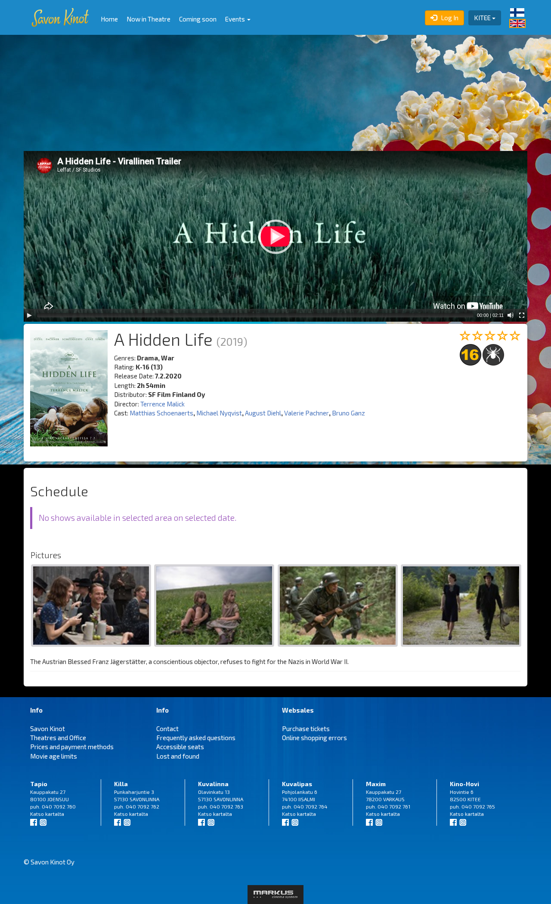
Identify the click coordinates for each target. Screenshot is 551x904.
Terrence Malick (162, 404)
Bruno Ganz (348, 413)
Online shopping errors (314, 737)
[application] (275, 236)
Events (235, 19)
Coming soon (198, 19)
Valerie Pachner (306, 413)
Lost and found (177, 756)
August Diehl (263, 413)
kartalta (54, 814)
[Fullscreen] (521, 315)
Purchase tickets (306, 728)
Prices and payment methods (72, 746)
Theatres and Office (58, 737)
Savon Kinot (47, 728)
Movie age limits (53, 756)
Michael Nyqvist (219, 413)
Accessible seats (180, 746)
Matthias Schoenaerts (161, 413)
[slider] (255, 315)
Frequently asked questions (195, 737)
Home (109, 19)
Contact (167, 728)
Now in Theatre (148, 19)
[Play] (29, 315)
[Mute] (510, 315)
